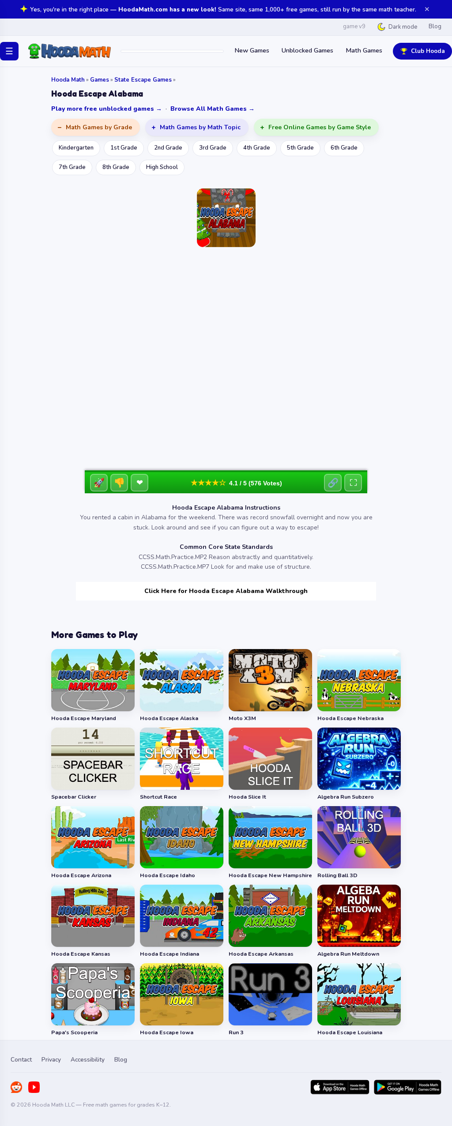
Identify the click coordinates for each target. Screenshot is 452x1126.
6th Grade (344, 148)
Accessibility (88, 1059)
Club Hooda (428, 51)
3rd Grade (212, 148)
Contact (21, 1059)
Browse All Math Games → (212, 109)
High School (162, 167)
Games (99, 80)
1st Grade (123, 148)
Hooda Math (68, 80)
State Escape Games (143, 80)
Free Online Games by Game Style (319, 127)
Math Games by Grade (99, 127)
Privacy (51, 1059)
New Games (251, 50)
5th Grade (300, 148)
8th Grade (115, 167)
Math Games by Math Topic (200, 127)
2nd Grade (168, 148)
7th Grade (72, 167)
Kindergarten (76, 148)
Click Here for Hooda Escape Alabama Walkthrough (226, 591)
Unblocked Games (307, 50)
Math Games (364, 50)
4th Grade (256, 148)
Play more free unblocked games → (106, 109)
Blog (435, 26)
